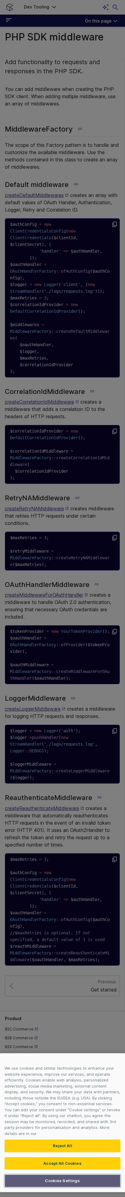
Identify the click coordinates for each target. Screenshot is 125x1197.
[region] (62, 1122)
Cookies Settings (62, 1180)
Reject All (62, 1145)
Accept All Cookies (62, 1163)
